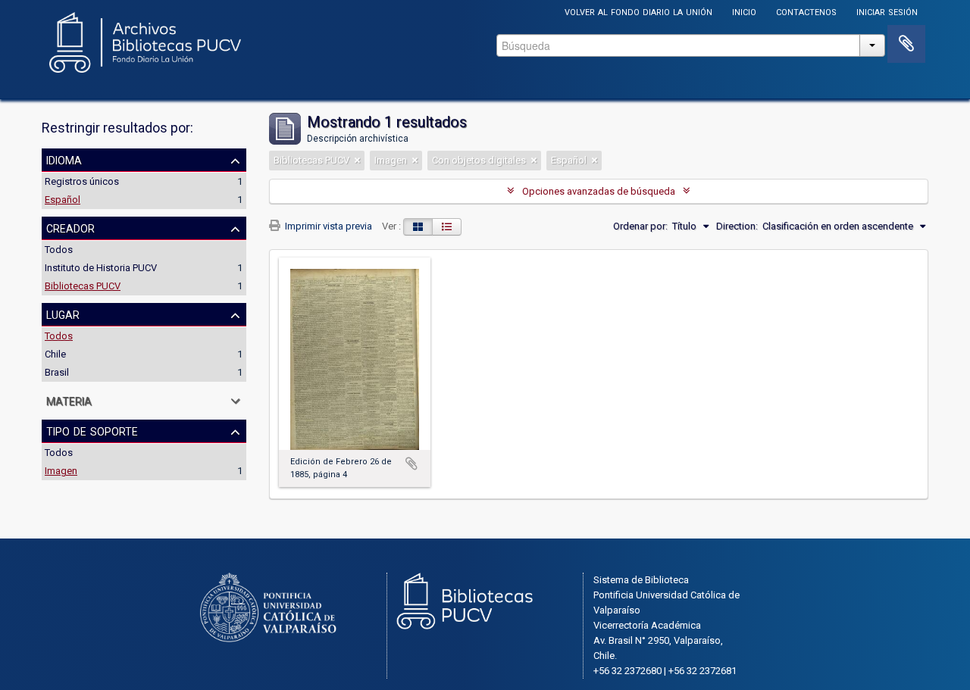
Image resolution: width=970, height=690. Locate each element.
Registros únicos (82, 181)
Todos (59, 249)
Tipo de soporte (92, 430)
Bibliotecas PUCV (82, 286)
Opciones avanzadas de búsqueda (598, 191)
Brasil (57, 372)
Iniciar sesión (887, 11)
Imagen (61, 470)
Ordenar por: (640, 226)
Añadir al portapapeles (411, 463)
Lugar (63, 313)
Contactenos (806, 11)
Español (62, 199)
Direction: (737, 226)
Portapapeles (906, 44)
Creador (70, 227)
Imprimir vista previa (327, 226)
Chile (55, 354)
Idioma (64, 159)
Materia (69, 400)
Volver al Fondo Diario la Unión (638, 11)
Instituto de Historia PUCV (101, 267)
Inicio (744, 11)
